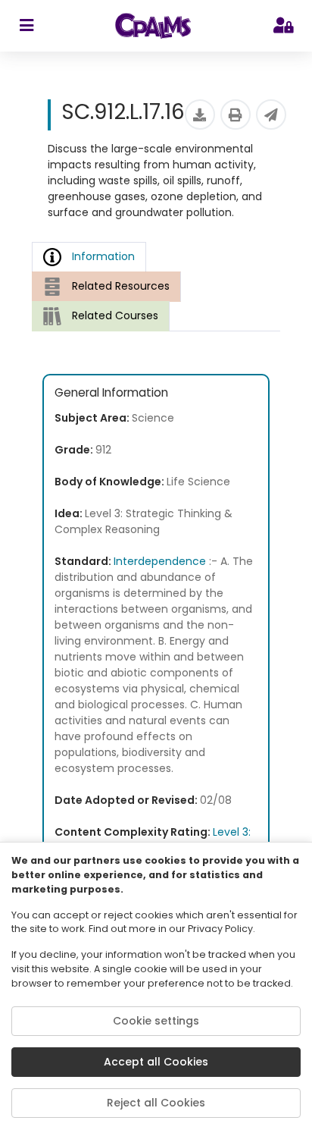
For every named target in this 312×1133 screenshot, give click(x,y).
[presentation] (106, 286)
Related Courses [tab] (115, 315)
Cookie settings (156, 1020)
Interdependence (160, 561)
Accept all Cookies (156, 1061)
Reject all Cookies (156, 1102)
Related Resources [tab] (121, 285)
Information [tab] (103, 256)
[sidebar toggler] (26, 25)
